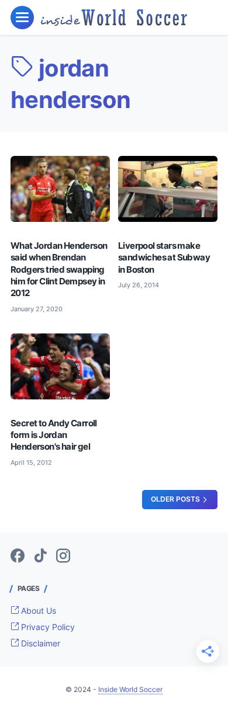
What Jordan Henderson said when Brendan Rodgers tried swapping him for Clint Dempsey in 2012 (59, 269)
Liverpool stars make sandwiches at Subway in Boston (164, 257)
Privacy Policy (47, 627)
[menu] (22, 17)
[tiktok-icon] (40, 556)
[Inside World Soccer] (114, 17)
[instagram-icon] (63, 556)
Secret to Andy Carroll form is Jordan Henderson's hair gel (54, 435)
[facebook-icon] (18, 556)
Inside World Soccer (130, 689)
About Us (37, 610)
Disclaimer (39, 643)
